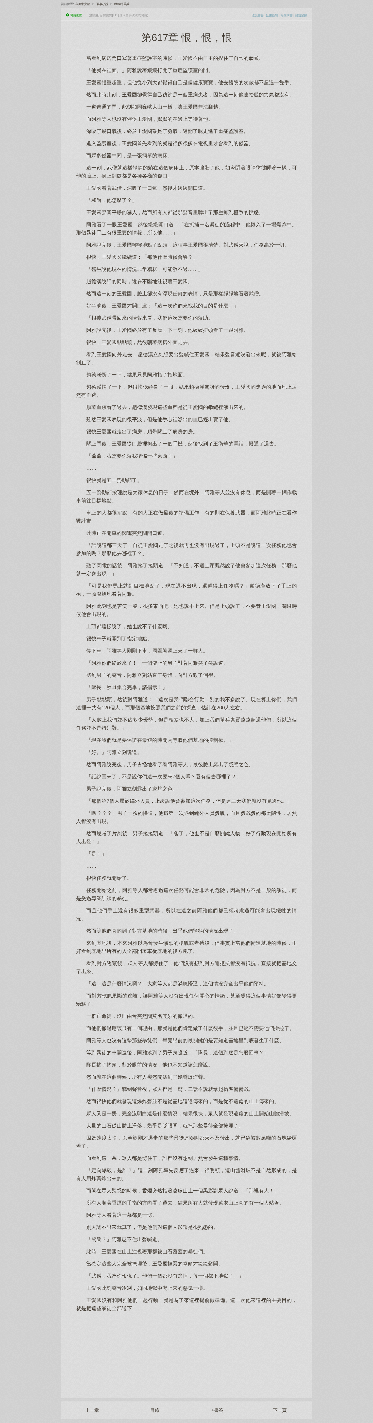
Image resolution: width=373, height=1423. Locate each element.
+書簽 (217, 1410)
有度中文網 (82, 4)
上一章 (92, 1410)
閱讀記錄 (301, 15)
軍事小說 (102, 4)
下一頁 (280, 1410)
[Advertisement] (186, 1351)
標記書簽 (257, 15)
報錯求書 (286, 15)
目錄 (154, 1410)
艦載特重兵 (121, 4)
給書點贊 (272, 15)
